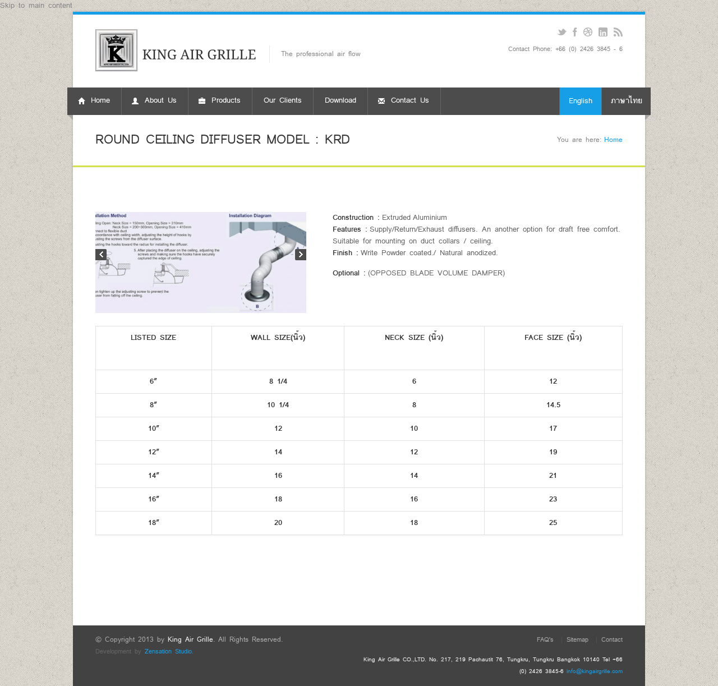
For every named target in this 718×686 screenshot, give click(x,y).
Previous (101, 254)
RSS (617, 31)
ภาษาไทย (626, 101)
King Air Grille (190, 639)
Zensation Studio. (169, 651)
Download (340, 101)
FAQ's (545, 640)
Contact (612, 640)
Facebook (574, 31)
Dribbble (587, 31)
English (580, 101)
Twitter (561, 31)
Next (300, 254)
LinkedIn (602, 31)
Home (613, 139)
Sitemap (577, 640)
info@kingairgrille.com (595, 671)
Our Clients (283, 101)
